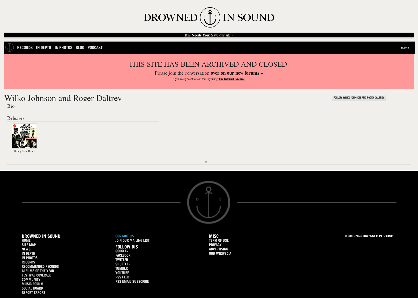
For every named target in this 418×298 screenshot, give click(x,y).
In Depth (43, 47)
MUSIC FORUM (32, 283)
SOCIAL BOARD (32, 288)
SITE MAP (29, 244)
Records (25, 47)
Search (405, 47)
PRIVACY (215, 244)
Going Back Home (24, 151)
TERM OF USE (219, 240)
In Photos (63, 47)
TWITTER (121, 259)
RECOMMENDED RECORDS (40, 266)
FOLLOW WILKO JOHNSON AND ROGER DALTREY (359, 97)
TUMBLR (121, 268)
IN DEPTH (28, 253)
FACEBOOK (122, 255)
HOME (26, 240)
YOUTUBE (122, 272)
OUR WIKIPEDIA (220, 253)
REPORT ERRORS (33, 292)
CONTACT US (124, 236)
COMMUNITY (31, 279)
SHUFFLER (122, 264)
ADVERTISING (218, 249)
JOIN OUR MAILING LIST (132, 240)
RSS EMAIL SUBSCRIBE (132, 281)
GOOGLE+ (121, 251)
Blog (80, 47)
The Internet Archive (231, 79)
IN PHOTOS (29, 257)
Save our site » (209, 35)
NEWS (26, 249)
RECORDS (28, 262)
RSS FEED (122, 277)
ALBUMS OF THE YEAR (38, 270)
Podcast (95, 47)
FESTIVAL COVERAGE (36, 275)
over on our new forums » (237, 72)
